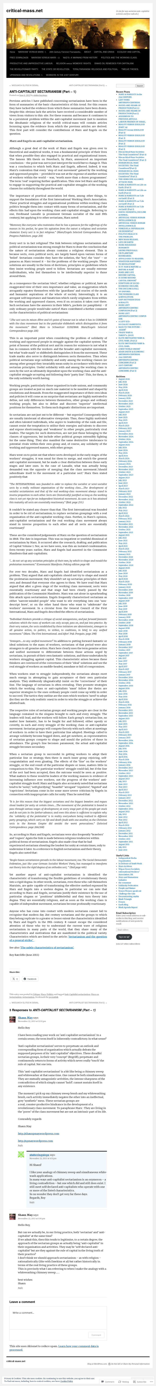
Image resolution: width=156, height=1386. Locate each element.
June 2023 (123, 483)
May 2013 (123, 787)
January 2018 (125, 644)
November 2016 (126, 680)
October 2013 (124, 773)
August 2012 (124, 811)
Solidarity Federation (128, 885)
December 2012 (126, 800)
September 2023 (126, 475)
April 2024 (123, 456)
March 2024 (124, 458)
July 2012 (123, 814)
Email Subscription (126, 912)
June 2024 (123, 450)
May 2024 (123, 453)
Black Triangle (125, 899)
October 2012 (124, 806)
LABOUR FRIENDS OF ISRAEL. (132, 122)
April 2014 (123, 757)
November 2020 (126, 560)
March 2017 (124, 669)
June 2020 (123, 573)
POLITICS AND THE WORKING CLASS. (119, 57)
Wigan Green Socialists (129, 869)
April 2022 (123, 513)
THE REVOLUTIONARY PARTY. (24, 69)
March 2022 (124, 516)
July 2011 (122, 847)
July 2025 (123, 414)
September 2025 (126, 409)
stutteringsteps (40, 95)
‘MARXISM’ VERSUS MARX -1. (32, 51)
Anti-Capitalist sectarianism (77, 994)
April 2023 (123, 486)
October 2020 (125, 562)
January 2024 (125, 464)
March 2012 (124, 825)
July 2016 (123, 691)
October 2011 (124, 839)
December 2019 (126, 590)
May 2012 (123, 820)
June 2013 (123, 784)
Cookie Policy (66, 1381)
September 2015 (126, 716)
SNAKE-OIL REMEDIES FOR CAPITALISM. (114, 63)
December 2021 (126, 524)
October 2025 (125, 406)
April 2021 (123, 546)
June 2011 (123, 850)
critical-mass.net (24, 10)
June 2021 (123, 540)
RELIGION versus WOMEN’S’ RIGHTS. (73, 63)
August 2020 (124, 568)
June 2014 (123, 751)
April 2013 (123, 790)
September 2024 (126, 442)
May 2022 (123, 510)
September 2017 (126, 653)
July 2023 (123, 480)
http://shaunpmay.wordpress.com (38, 1133)
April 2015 (123, 729)
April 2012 (123, 822)
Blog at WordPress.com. (97, 1364)
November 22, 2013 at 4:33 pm (43, 1158)
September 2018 (126, 625)
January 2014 (124, 765)
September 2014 (126, 743)
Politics (50, 994)
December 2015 (126, 710)
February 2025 (125, 428)
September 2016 (126, 685)
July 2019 (123, 603)
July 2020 (123, 571)
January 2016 (125, 707)
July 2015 (123, 721)
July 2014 (123, 748)
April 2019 (123, 612)
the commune (125, 883)
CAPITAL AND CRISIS (104, 51)
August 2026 (124, 379)
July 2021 (123, 538)
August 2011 (124, 844)
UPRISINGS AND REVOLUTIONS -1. (26, 74)
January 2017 (124, 675)
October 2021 (124, 529)
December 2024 (126, 434)
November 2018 (126, 620)
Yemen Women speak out (130, 891)
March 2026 (124, 393)
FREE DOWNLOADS (19, 57)
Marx (43, 994)
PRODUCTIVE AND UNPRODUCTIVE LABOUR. (31, 63)
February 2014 (125, 762)
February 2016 (125, 705)
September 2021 (126, 532)
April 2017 (123, 666)
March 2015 (124, 732)
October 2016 (125, 683)
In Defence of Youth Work (130, 863)
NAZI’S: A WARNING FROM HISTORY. (80, 57)
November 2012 (126, 803)
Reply (20, 1145)
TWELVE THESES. (130, 69)
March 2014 (124, 759)
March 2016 (124, 702)
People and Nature (127, 888)
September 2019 (126, 598)
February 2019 (125, 614)
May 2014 (123, 754)
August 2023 (124, 477)
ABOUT (87, 51)
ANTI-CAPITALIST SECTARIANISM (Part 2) (88, 85)
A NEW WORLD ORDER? (129, 349)
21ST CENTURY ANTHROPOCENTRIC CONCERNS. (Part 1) (128, 368)
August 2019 (124, 601)
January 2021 (124, 554)
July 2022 (123, 508)
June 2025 (123, 417)
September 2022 (126, 505)
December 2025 (126, 401)
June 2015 (123, 724)
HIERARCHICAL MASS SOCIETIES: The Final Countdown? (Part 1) (128, 174)
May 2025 (123, 420)
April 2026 (123, 390)
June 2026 (123, 384)
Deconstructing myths (129, 896)
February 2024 (125, 461)
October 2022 (125, 502)
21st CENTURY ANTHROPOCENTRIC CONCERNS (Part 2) (128, 360)
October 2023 (125, 472)
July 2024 (123, 447)
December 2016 (126, 677)
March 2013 (124, 792)
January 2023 (125, 494)
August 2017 (124, 655)
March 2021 (124, 549)
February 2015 (125, 735)
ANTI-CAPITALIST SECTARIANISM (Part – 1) (42, 91)
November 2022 (126, 499)
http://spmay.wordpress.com (35, 1140)
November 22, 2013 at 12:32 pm (32, 1021)
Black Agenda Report (128, 907)
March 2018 (124, 639)
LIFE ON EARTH (126, 242)
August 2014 (124, 746)
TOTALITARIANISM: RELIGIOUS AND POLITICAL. (95, 69)
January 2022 (125, 521)
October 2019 (124, 595)
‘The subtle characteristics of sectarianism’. (47, 947)
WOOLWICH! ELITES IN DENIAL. (24, 85)
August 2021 (124, 535)
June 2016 (123, 694)
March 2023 (124, 488)
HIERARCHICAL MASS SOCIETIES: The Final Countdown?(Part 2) (128, 165)
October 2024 (125, 439)
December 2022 (126, 497)
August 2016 (124, 688)
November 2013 (126, 770)
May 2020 (123, 576)
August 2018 (124, 628)
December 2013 (126, 768)
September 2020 (126, 565)
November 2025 (126, 404)
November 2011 (126, 836)
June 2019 (123, 606)
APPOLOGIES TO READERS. (131, 258)
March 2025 (124, 425)
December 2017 (126, 647)
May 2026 (123, 387)
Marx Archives (125, 866)
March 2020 (124, 581)
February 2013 (125, 795)
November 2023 (126, 469)
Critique (36, 994)
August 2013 (124, 779)
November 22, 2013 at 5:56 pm (31, 1218)
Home (12, 51)
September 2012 (126, 809)
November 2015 (126, 713)
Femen (122, 902)
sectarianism (28, 997)
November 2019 (126, 592)
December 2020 (126, 557)
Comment (96, 1335)
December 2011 (126, 833)
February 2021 (125, 551)
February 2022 (125, 519)
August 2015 (124, 718)
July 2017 (122, 658)
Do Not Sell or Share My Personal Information (130, 1364)
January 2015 (124, 737)
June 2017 (123, 661)
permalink (53, 997)
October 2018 (125, 623)
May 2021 (123, 543)
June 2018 (123, 631)
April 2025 (123, 423)
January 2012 (124, 831)
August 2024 (124, 445)
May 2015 (123, 727)
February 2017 (125, 672)
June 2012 (123, 817)
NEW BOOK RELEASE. (128, 239)
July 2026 (123, 382)
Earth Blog (123, 904)
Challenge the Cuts (127, 894)
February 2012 (125, 828)
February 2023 (125, 491)
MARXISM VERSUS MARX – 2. (45, 57)
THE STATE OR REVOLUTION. (56, 69)
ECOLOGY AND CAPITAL (128, 51)
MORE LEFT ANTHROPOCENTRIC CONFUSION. (132, 316)
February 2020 (125, 584)
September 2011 (126, 842)
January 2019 (124, 617)
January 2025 (125, 431)
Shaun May (25, 1017)
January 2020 (125, 587)
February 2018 (125, 642)
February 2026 (125, 395)
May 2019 (123, 609)
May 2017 (123, 664)
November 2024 (126, 436)
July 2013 (123, 781)
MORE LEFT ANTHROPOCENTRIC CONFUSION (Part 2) (128, 308)
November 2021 (126, 527)
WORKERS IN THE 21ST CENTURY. (62, 74)
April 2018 (123, 636)
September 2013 (126, 776)
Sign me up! (124, 937)
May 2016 (123, 696)
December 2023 (126, 466)
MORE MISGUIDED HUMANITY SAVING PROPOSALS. (128, 248)
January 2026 (125, 398)
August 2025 (124, 412)
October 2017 (124, 650)
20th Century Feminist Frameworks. (65, 51)
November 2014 (126, 740)
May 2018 (123, 633)
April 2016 (123, 699)
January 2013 (124, 798)
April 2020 (123, 579)
